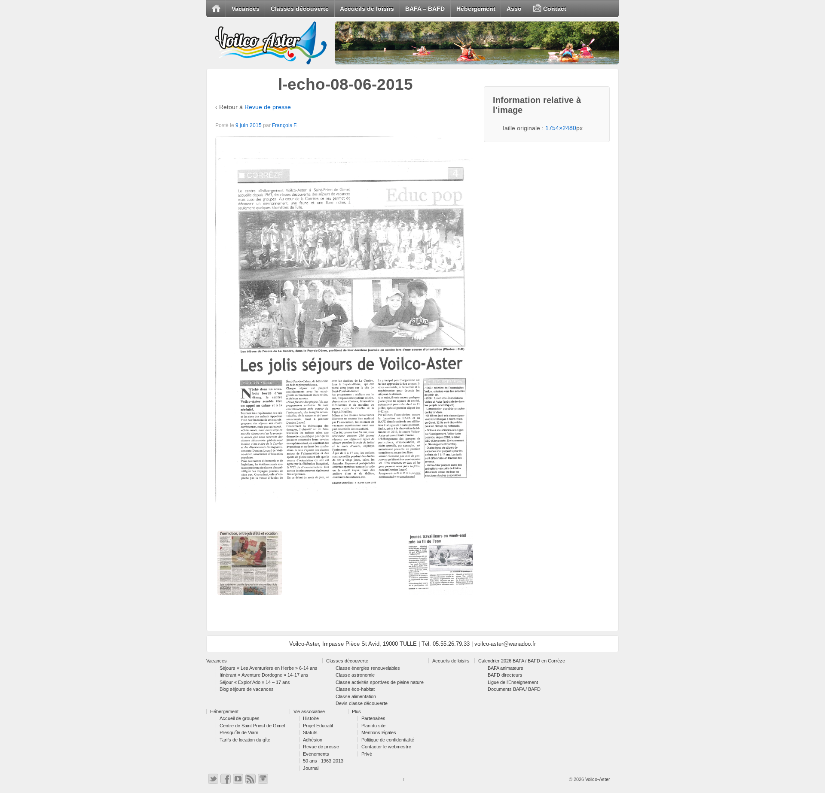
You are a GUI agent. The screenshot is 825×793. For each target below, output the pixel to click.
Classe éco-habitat (355, 689)
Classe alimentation (356, 696)
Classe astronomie (355, 675)
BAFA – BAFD (425, 8)
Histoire (311, 718)
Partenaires (373, 718)
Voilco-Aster (597, 779)
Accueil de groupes (240, 718)
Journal (310, 768)
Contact (553, 8)
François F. (284, 125)
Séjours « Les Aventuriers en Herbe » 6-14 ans (269, 668)
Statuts (310, 732)
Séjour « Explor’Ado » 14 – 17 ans (255, 682)
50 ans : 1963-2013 (323, 760)
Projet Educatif (318, 725)
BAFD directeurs (505, 675)
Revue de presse (267, 106)
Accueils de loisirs (367, 8)
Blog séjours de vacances (247, 689)
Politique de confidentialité (387, 739)
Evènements (316, 754)
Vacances (246, 8)
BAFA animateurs (505, 668)
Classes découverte (300, 8)
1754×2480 (560, 128)
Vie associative (309, 711)
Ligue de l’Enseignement (513, 682)
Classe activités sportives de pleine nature (380, 682)
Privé (366, 754)
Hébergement (475, 8)
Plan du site (373, 725)
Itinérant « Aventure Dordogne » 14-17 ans (264, 675)
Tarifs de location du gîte (245, 739)
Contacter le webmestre (386, 746)
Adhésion (312, 739)
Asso (514, 8)
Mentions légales (378, 732)
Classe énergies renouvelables (368, 668)
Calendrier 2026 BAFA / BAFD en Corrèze (521, 660)
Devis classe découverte (362, 703)
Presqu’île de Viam (239, 732)
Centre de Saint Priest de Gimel (252, 725)
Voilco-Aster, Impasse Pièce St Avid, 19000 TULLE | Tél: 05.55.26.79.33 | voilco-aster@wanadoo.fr (412, 644)
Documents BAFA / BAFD (514, 689)
